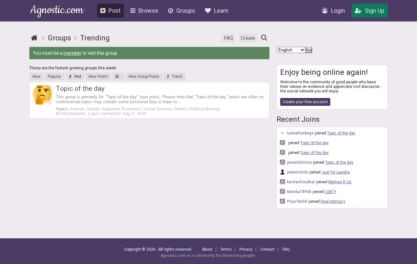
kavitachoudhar (300, 182)
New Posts (98, 76)
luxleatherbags (300, 133)
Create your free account (305, 102)
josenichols (297, 172)
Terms (226, 249)
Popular (54, 76)
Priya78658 (296, 201)
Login (338, 10)
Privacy (245, 249)
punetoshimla (299, 162)
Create (248, 38)
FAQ (228, 38)
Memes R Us (340, 182)
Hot (77, 76)
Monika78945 (298, 191)
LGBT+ (331, 191)
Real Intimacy (333, 201)
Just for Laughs (336, 172)
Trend (177, 76)
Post (114, 10)
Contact (267, 249)
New (36, 76)
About (207, 249)
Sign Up (374, 10)
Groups (185, 10)
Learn (221, 10)
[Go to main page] (34, 38)
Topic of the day (341, 133)
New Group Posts (144, 76)
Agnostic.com (56, 11)
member (72, 53)
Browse (148, 10)
